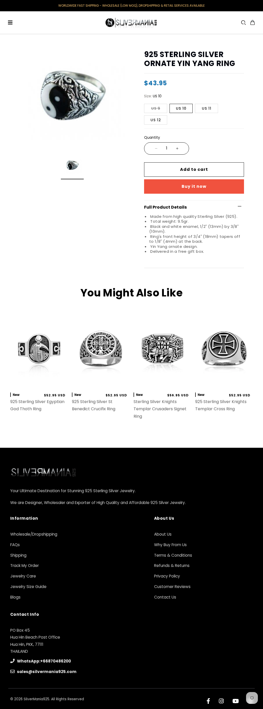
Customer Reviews (172, 586)
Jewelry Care (23, 576)
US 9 (155, 108)
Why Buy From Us (170, 544)
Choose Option (39, 382)
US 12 (156, 120)
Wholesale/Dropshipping (33, 534)
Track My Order (24, 565)
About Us (163, 534)
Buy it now (194, 186)
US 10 (181, 108)
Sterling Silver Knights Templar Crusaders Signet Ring (160, 409)
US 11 (206, 108)
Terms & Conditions (173, 555)
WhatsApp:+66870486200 (43, 661)
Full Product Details (165, 207)
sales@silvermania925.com (46, 671)
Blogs (15, 597)
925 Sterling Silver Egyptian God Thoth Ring (37, 405)
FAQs (15, 544)
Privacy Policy (167, 576)
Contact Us (165, 597)
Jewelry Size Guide (28, 586)
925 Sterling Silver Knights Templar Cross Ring (221, 405)
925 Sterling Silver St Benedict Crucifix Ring (93, 405)
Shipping (18, 555)
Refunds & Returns (172, 565)
